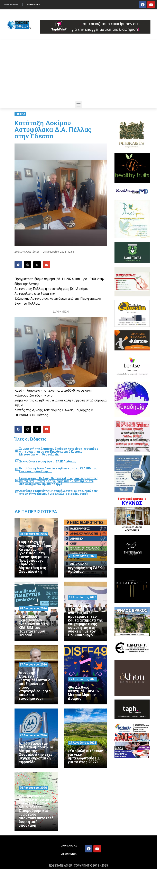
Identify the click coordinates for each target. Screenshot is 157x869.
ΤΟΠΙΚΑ (20, 113)
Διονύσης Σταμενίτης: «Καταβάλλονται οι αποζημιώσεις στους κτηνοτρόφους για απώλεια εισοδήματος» (58, 492)
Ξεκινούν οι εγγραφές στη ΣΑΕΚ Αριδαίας (47, 461)
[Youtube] (151, 4)
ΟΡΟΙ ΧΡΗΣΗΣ (11, 4)
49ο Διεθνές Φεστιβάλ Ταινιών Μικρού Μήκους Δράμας (83, 693)
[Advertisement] (78, 70)
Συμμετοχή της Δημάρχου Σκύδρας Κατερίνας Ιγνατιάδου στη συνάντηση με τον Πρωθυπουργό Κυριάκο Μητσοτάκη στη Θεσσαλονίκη (58, 451)
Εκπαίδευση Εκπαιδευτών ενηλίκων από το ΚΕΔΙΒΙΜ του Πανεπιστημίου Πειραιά (58, 470)
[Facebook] (142, 4)
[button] (78, 104)
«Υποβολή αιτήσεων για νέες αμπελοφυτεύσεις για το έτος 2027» (85, 756)
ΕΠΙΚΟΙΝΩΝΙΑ (33, 4)
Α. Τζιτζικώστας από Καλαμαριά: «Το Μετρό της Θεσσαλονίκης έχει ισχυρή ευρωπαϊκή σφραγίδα (36, 752)
